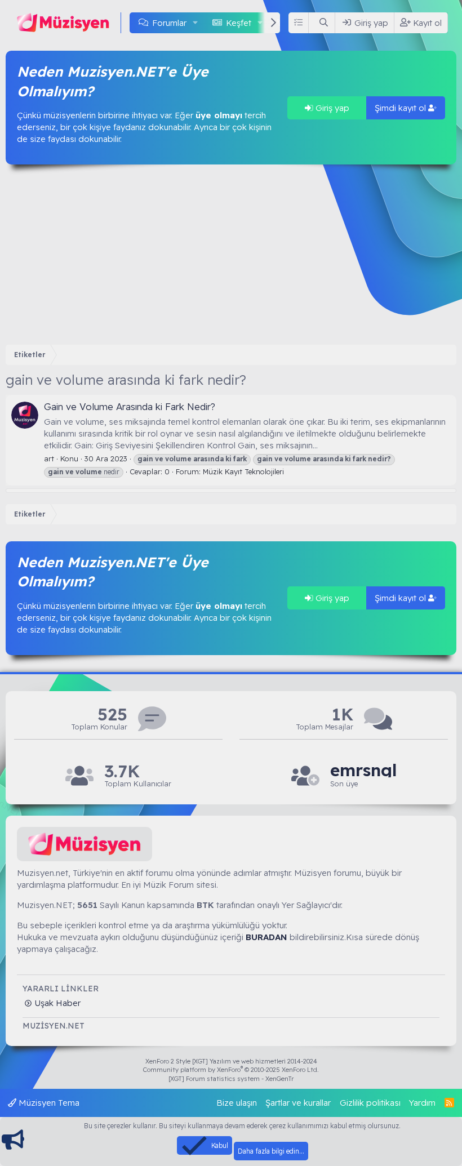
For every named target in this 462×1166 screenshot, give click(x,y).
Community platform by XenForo (231, 1070)
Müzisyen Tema (47, 1102)
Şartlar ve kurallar (298, 1102)
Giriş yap (331, 108)
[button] (195, 22)
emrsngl (363, 770)
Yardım (422, 1102)
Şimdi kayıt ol (401, 108)
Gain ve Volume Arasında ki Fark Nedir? (129, 406)
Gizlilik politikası (370, 1102)
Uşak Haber (56, 1003)
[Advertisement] (231, 254)
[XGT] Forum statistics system (231, 1079)
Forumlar (169, 22)
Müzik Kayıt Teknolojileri (243, 471)
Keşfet (238, 22)
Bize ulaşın (236, 1102)
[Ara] (324, 22)
